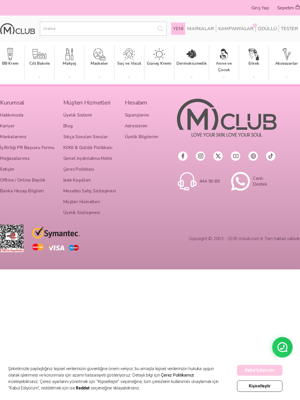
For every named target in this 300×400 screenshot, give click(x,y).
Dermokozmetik (192, 57)
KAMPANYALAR (236, 28)
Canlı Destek (260, 181)
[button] (39, 77)
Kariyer (7, 126)
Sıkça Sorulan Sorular (85, 137)
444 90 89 (210, 181)
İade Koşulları (77, 180)
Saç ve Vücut (130, 57)
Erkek (255, 57)
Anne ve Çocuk (227, 60)
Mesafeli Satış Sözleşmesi (89, 191)
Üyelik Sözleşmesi (81, 213)
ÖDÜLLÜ (267, 28)
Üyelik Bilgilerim (141, 137)
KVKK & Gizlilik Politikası (87, 148)
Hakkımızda (11, 115)
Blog (68, 126)
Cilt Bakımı (40, 57)
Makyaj (71, 57)
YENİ (178, 28)
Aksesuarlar (287, 57)
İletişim (7, 169)
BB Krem (11, 57)
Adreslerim (136, 126)
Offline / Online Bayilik (22, 180)
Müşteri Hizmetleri (81, 202)
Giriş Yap (260, 8)
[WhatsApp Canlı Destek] (282, 347)
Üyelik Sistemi (77, 115)
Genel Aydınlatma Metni (87, 158)
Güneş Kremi (160, 57)
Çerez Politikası (78, 169)
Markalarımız (13, 137)
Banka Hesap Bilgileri (22, 191)
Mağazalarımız (15, 158)
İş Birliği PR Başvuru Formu (27, 148)
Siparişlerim (137, 115)
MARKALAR (200, 28)
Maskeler (100, 57)
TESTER (289, 28)
